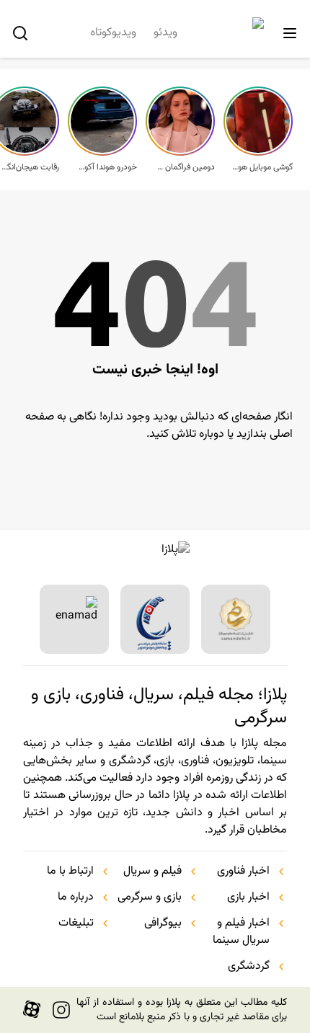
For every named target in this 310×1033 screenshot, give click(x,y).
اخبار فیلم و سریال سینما (241, 932)
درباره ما (76, 897)
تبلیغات (76, 923)
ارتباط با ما (70, 871)
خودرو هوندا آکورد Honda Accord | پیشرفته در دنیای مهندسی (106, 167)
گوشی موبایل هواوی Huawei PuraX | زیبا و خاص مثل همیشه (262, 167)
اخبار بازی (248, 897)
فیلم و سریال (152, 871)
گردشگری (249, 966)
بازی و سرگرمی (150, 897)
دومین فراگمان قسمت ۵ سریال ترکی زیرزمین (184, 167)
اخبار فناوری (243, 871)
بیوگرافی (163, 923)
